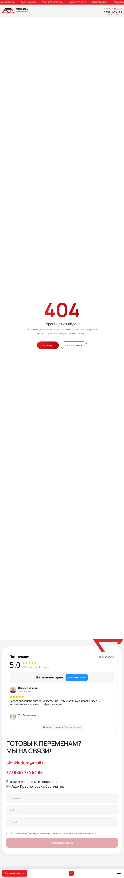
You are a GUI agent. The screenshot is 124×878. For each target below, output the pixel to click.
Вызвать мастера (62, 843)
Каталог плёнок (73, 345)
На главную (47, 345)
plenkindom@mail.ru (26, 763)
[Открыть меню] (118, 873)
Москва (117, 8)
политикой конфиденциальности (79, 833)
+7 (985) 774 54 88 (112, 11)
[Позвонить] (71, 873)
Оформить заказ (13, 873)
